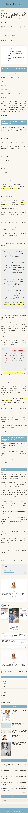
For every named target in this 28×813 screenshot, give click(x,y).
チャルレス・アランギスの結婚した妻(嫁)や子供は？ (15, 58)
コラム (3, 10)
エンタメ (5, 681)
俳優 (5, 683)
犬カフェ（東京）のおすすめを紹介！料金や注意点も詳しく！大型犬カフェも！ (14, 789)
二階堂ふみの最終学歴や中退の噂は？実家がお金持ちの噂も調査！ (14, 771)
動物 (4, 695)
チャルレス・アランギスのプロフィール (15, 51)
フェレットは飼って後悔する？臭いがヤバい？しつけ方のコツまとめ (14, 765)
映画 (4, 699)
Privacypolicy (11, 809)
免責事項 (17, 809)
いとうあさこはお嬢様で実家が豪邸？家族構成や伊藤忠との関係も (14, 777)
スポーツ (5, 690)
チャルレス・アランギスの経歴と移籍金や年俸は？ (15, 54)
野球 (5, 692)
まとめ (7, 60)
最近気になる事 (6, 702)
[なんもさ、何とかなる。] (14, 7)
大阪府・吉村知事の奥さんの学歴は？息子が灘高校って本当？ (14, 783)
